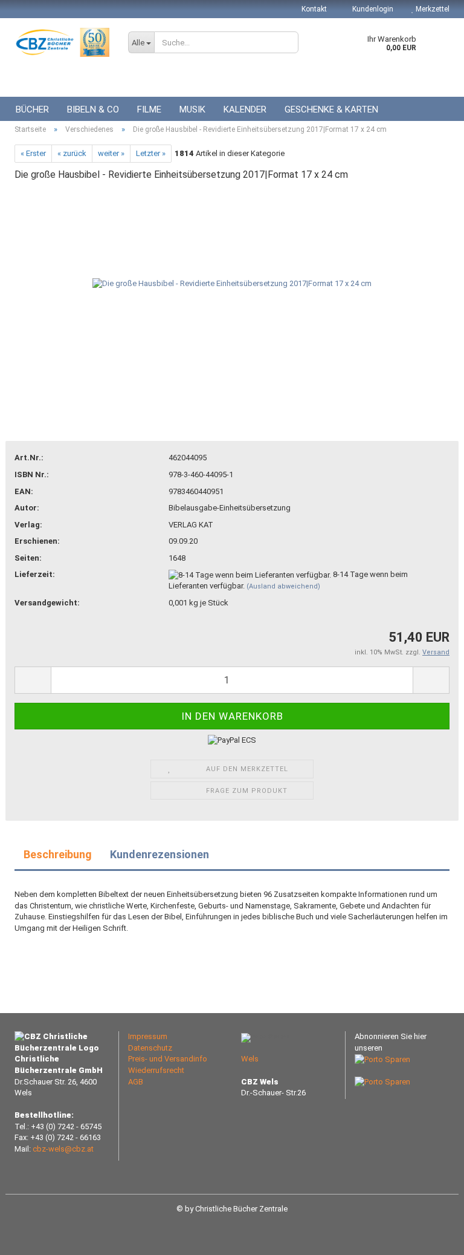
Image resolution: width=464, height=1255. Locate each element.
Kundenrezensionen (159, 854)
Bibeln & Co (93, 109)
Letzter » (151, 153)
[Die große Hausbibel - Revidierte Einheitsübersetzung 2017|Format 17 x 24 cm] (232, 283)
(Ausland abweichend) (283, 586)
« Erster (33, 153)
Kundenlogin (371, 9)
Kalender (245, 109)
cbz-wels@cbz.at (63, 1148)
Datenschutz (150, 1047)
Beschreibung (58, 854)
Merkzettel (432, 9)
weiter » (111, 153)
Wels (250, 1058)
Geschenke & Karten (331, 109)
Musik (192, 109)
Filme (149, 109)
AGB (135, 1081)
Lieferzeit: (34, 574)
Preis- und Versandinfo (167, 1058)
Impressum (147, 1036)
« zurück (71, 153)
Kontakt (314, 9)
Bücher (32, 109)
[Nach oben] (431, 1237)
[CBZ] (62, 42)
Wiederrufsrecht (156, 1070)
